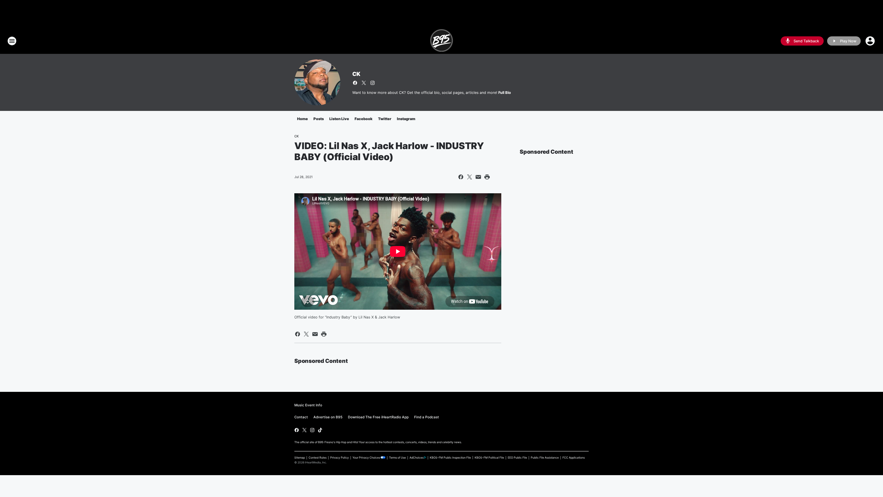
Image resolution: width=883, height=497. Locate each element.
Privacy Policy (339, 457)
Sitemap (299, 457)
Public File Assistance (545, 457)
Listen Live (339, 118)
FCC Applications (573, 457)
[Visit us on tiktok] (320, 430)
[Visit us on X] (364, 83)
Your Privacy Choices (366, 457)
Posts (318, 118)
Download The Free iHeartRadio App (378, 417)
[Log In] (871, 41)
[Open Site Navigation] (12, 41)
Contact (301, 417)
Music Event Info (308, 405)
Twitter (384, 118)
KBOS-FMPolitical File (489, 457)
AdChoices (417, 457)
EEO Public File (517, 457)
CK (356, 74)
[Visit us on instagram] (372, 83)
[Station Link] (441, 41)
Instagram (406, 118)
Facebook (364, 118)
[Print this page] (487, 177)
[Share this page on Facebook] (461, 177)
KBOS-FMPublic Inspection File (450, 457)
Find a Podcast (426, 417)
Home (302, 118)
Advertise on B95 (327, 417)
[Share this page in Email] (478, 177)
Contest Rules (318, 457)
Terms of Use (397, 457)
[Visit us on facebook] (355, 83)
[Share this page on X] (469, 177)
